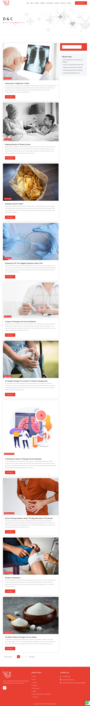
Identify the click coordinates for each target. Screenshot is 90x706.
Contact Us (63, 3)
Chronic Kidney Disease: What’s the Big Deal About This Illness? (29, 518)
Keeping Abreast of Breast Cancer (18, 144)
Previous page (8, 656)
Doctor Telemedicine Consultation (41, 694)
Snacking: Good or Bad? (14, 204)
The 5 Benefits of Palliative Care (71, 73)
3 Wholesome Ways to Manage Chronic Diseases (23, 459)
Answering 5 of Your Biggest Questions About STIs (24, 263)
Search (83, 47)
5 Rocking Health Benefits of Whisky (73, 70)
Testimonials (50, 3)
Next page (32, 656)
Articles (57, 3)
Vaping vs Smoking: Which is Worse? (72, 67)
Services (37, 3)
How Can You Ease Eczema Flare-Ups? (73, 64)
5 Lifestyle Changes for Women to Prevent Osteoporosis (26, 381)
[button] (87, 702)
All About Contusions (12, 578)
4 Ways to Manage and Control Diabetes (20, 322)
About (32, 3)
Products (42, 3)
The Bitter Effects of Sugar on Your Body (20, 637)
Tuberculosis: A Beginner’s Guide (17, 83)
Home (27, 3)
